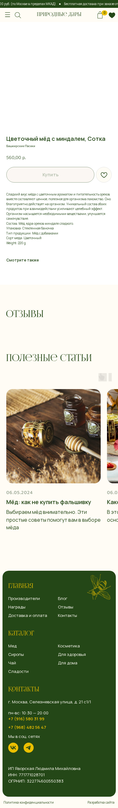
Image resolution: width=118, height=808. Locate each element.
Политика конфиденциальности (28, 802)
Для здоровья (72, 654)
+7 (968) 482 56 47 (27, 727)
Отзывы (65, 607)
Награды (16, 607)
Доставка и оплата (27, 615)
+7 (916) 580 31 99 (26, 719)
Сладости (18, 671)
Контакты (23, 690)
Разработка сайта (101, 802)
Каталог (21, 634)
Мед (12, 646)
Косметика (69, 646)
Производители (24, 598)
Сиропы (16, 654)
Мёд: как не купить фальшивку (48, 502)
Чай (12, 663)
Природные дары (59, 14)
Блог (62, 598)
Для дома (67, 663)
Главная (20, 586)
